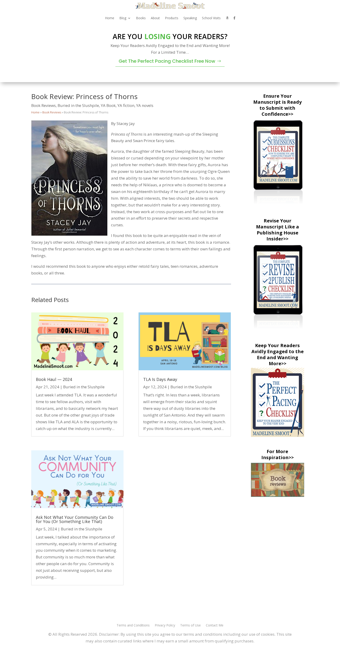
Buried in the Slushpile (78, 105)
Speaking (190, 18)
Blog (122, 18)
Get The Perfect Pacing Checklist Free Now (167, 61)
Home (109, 18)
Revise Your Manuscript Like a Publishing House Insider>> (277, 230)
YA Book (108, 105)
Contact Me (214, 625)
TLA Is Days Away (160, 379)
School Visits (211, 18)
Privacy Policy (165, 625)
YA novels (144, 105)
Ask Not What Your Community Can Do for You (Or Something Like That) (74, 519)
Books (141, 18)
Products (171, 18)
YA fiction (125, 105)
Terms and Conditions (133, 625)
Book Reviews (43, 105)
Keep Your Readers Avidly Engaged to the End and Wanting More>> (277, 354)
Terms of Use (190, 625)
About (155, 18)
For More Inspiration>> (277, 454)
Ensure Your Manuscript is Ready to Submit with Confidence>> (277, 105)
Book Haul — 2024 (54, 379)
